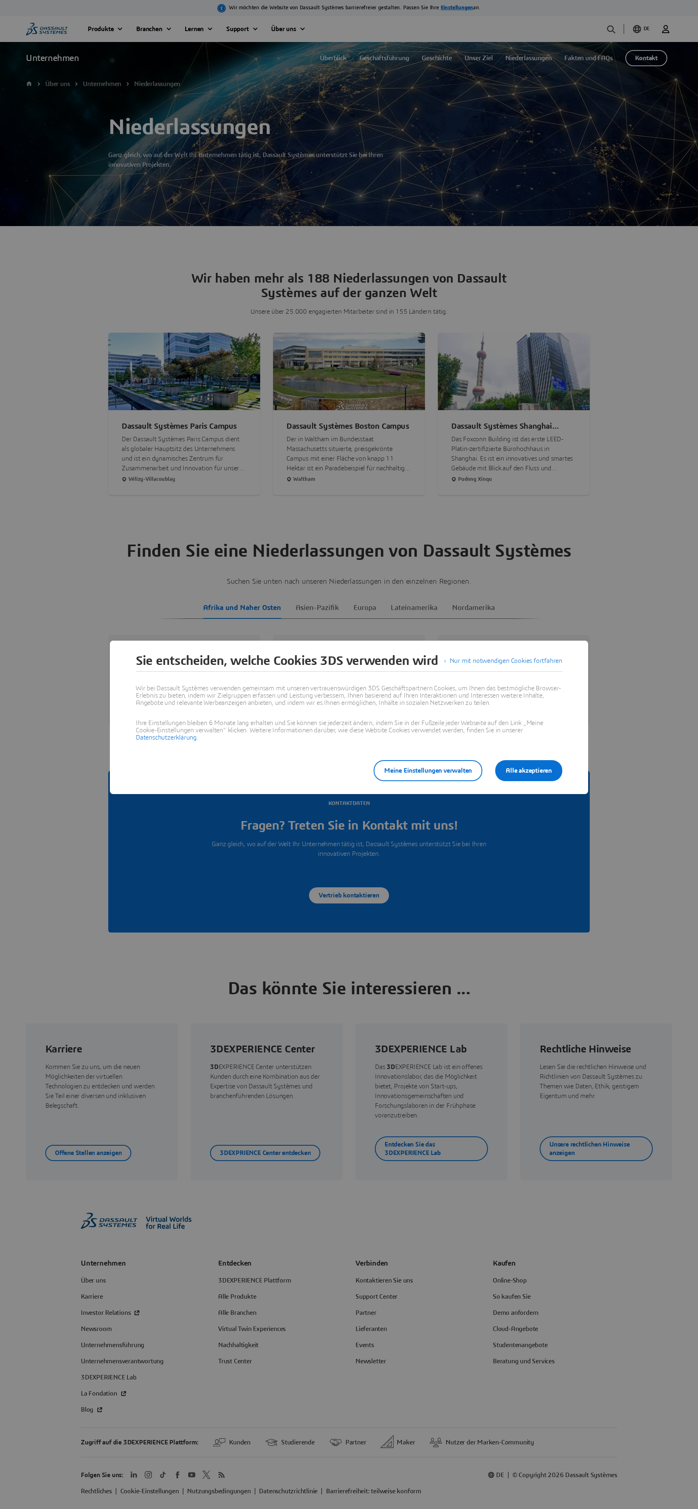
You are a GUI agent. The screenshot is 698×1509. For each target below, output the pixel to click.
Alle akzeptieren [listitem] (529, 770)
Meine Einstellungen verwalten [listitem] (428, 770)
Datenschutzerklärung (166, 737)
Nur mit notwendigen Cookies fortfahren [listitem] (506, 661)
